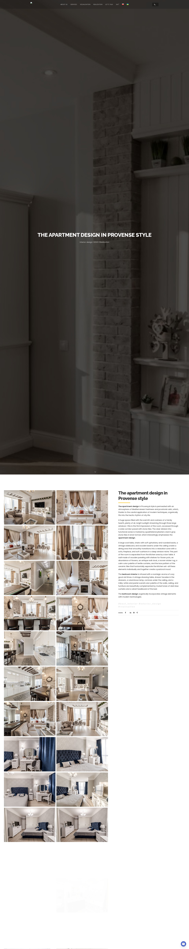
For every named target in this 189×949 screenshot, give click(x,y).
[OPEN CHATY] (183, 944)
